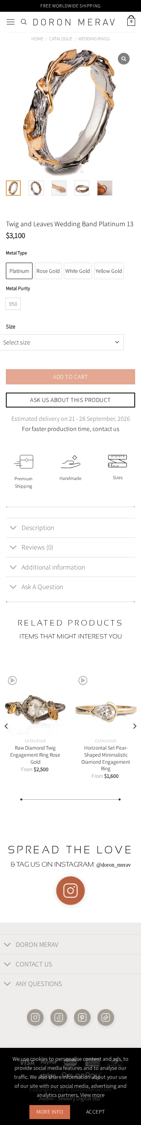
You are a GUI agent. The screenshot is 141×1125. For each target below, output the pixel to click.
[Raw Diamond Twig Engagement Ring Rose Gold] (35, 703)
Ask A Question (42, 586)
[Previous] (7, 726)
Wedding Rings (94, 38)
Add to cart (70, 376)
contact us (105, 429)
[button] (57, 172)
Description (38, 527)
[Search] (24, 21)
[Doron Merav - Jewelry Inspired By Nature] (74, 22)
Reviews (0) (37, 547)
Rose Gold (48, 270)
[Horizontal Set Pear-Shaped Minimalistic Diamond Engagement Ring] (105, 703)
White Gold (77, 270)
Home (37, 38)
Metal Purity (18, 288)
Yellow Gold (109, 270)
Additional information (53, 567)
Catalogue (60, 38)
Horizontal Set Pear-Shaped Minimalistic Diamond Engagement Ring (105, 758)
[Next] (134, 726)
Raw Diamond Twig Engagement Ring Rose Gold (35, 755)
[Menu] (10, 21)
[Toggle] (13, 528)
